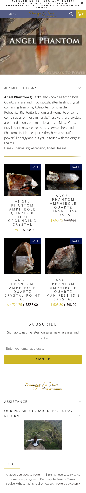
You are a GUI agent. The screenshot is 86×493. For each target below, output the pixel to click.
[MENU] (2, 14)
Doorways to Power (29, 474)
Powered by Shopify (68, 483)
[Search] (71, 14)
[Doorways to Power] (43, 14)
